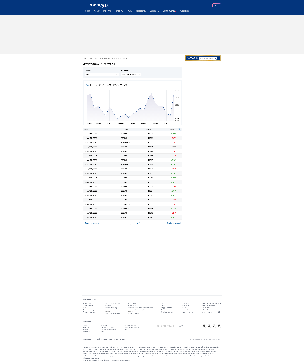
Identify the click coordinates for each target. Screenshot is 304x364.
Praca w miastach (89, 312)
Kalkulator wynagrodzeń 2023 (211, 303)
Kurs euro (86, 308)
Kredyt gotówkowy (134, 313)
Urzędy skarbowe (166, 308)
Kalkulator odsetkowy (208, 305)
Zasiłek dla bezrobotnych (136, 310)
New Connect (206, 308)
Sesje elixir (164, 305)
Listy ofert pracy (207, 310)
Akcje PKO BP (132, 305)
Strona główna (88, 58)
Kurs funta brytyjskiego (112, 303)
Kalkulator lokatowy (167, 312)
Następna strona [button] (173, 223)
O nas (85, 325)
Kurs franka (132, 303)
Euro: (88, 85)
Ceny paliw (185, 303)
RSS (125, 329)
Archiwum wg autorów (131, 327)
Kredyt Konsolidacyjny (112, 313)
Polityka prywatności (107, 327)
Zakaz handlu (186, 305)
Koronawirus (109, 310)
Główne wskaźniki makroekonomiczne (140, 308)
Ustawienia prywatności (108, 329)
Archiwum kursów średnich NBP (111, 58)
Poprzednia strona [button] (92, 223)
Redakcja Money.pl (187, 312)
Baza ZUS (185, 310)
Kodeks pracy (165, 310)
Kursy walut (87, 303)
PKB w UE (185, 308)
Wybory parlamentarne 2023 (211, 312)
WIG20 (163, 303)
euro (88, 74)
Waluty (97, 58)
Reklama (86, 327)
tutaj (127, 360)
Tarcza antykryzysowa (90, 310)
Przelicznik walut (88, 305)
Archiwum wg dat (130, 325)
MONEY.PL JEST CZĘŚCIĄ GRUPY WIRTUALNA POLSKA (104, 339)
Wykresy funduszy (111, 308)
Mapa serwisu (87, 332)
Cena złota (108, 305)
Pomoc (103, 332)
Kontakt (85, 329)
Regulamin (104, 325)
